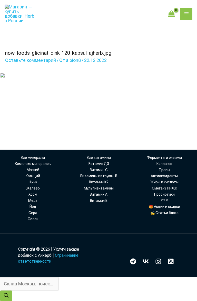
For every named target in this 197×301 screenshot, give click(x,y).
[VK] (146, 261)
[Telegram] (133, 261)
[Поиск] (6, 296)
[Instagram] (158, 261)
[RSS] (171, 261)
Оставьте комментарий (30, 60)
